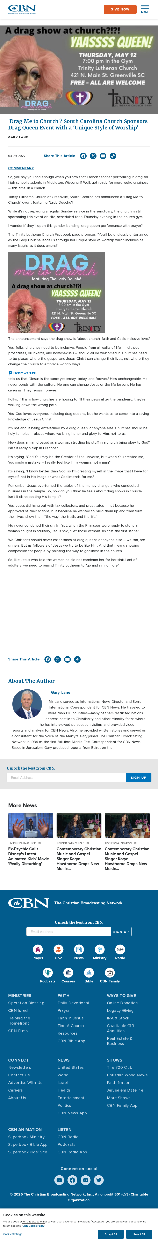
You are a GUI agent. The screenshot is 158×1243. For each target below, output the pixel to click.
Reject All (139, 1234)
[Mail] (103, 156)
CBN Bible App (71, 1041)
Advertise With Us (25, 1082)
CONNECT (18, 1060)
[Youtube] (59, 1180)
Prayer (64, 1010)
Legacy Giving (120, 1010)
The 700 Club (119, 1067)
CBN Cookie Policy (33, 1226)
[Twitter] (93, 156)
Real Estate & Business (120, 1041)
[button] (143, 9)
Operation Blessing (26, 1003)
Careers (15, 1090)
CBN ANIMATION (25, 1129)
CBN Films (18, 1030)
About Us (17, 1097)
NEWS (64, 1060)
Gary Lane (18, 137)
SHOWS (114, 1060)
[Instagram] (86, 1180)
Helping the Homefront (19, 1021)
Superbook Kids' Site (27, 1152)
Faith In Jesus (71, 1018)
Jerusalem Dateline (125, 1090)
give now (120, 9)
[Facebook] (83, 156)
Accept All (111, 1234)
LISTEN (65, 1129)
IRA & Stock (118, 1018)
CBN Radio (68, 1137)
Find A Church (71, 1025)
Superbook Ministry (26, 1137)
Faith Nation (118, 1082)
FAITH (64, 996)
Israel (63, 1082)
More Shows (119, 1097)
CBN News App (72, 1113)
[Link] (113, 156)
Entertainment (71, 1097)
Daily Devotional (73, 1003)
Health (64, 1090)
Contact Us (19, 1075)
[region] (79, 1225)
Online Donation (122, 1003)
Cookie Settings (12, 1234)
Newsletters (19, 1067)
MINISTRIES (19, 996)
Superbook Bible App (28, 1144)
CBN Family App (122, 1105)
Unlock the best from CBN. (31, 768)
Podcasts (67, 1144)
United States (71, 1067)
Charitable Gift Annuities (120, 1028)
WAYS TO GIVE (121, 996)
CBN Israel (18, 1010)
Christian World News (127, 1075)
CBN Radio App (72, 1152)
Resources (68, 1033)
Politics (64, 1105)
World (63, 1075)
